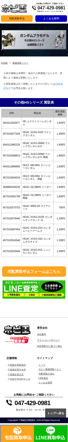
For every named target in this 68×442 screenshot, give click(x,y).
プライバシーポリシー (48, 340)
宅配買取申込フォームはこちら (34, 271)
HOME (4, 63)
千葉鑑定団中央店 (17, 369)
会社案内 (41, 334)
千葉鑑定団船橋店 (17, 365)
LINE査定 (43, 378)
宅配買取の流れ (46, 374)
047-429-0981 (32, 402)
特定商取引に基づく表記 (49, 346)
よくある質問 (51, 18)
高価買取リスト (20, 63)
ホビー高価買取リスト (50, 369)
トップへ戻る (55, 413)
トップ (42, 365)
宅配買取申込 (17, 18)
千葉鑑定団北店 (16, 374)
